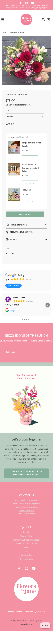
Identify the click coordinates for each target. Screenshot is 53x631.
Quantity (10, 124)
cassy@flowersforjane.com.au (26, 507)
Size (7, 111)
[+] (16, 129)
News (26, 548)
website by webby (26, 624)
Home (4, 32)
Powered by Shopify (36, 621)
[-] (6, 129)
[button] (26, 225)
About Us (26, 532)
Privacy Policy (26, 555)
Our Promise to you (26, 510)
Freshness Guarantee (26, 514)
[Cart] (48, 19)
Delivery (9, 105)
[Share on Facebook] (7, 253)
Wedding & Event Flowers (26, 544)
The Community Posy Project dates (26, 540)
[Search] (43, 19)
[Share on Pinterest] (13, 253)
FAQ (26, 551)
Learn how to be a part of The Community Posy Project (26, 473)
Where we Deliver (27, 536)
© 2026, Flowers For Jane (18, 621)
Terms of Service (26, 559)
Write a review (13, 285)
